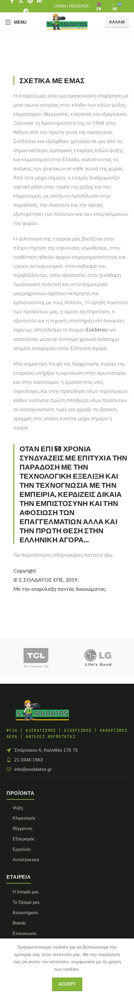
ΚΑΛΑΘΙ (117, 22)
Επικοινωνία (24, 933)
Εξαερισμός (23, 838)
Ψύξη (18, 808)
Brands (19, 923)
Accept (67, 984)
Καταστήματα (25, 912)
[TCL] (36, 657)
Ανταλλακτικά (26, 859)
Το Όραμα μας (26, 902)
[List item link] (67, 759)
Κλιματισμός (24, 818)
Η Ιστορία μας (26, 891)
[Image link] (42, 710)
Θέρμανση (22, 828)
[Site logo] (67, 21)
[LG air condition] (98, 657)
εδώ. (108, 555)
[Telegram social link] (26, 11)
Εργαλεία (22, 849)
